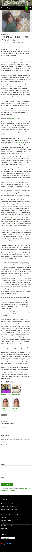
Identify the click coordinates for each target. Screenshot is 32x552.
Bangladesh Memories (6, 520)
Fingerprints (4, 528)
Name (3, 464)
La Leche (14, 221)
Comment (4, 444)
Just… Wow (3, 517)
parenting (5, 34)
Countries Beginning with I (9, 8)
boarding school (18, 142)
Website (3, 477)
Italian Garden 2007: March (7, 422)
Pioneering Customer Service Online (9, 506)
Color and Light (4, 512)
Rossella (13, 118)
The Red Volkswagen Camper (8, 525)
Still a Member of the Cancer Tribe (9, 509)
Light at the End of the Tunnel (8, 428)
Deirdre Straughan (16, 42)
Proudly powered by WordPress (7, 550)
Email (2, 471)
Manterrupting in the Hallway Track (9, 514)
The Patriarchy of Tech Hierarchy (9, 503)
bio (1, 34)
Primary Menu (30, 8)
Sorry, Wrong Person (6, 523)
